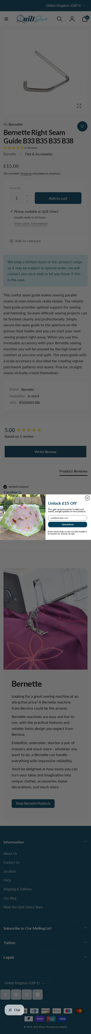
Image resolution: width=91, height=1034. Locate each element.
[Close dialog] (87, 498)
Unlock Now (68, 524)
